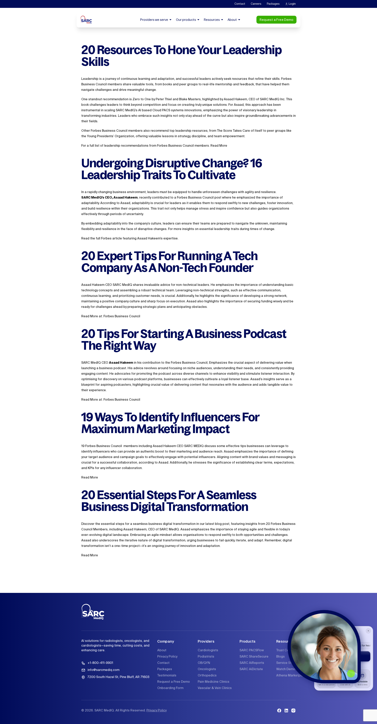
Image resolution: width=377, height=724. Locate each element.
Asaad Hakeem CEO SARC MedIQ (106, 285)
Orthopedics (207, 675)
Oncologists (207, 669)
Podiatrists (206, 656)
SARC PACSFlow (252, 650)
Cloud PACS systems (168, 110)
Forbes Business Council (121, 316)
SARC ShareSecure (254, 656)
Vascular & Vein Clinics (215, 688)
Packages (273, 4)
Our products (186, 19)
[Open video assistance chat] (324, 646)
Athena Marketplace (291, 675)
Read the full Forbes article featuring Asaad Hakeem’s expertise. (129, 238)
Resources (212, 19)
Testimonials (166, 675)
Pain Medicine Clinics (213, 682)
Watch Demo (285, 669)
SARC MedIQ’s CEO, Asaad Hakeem (109, 197)
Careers (256, 4)
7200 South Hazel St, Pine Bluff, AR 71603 (118, 677)
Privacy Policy (167, 656)
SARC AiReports (252, 663)
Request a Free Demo (276, 19)
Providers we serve (154, 19)
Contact (239, 4)
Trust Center (285, 650)
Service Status (287, 663)
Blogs (280, 656)
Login (292, 4)
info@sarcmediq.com (103, 670)
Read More (218, 145)
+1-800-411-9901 (100, 663)
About (232, 19)
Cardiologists (208, 650)
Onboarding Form (170, 688)
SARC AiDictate (251, 669)
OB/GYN (204, 663)
